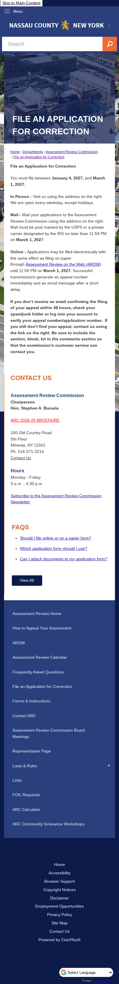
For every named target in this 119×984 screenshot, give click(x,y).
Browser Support (59, 881)
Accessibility (59, 873)
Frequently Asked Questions (38, 672)
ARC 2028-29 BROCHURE (35, 420)
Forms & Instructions (31, 701)
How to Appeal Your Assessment (41, 628)
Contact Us (21, 458)
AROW (18, 642)
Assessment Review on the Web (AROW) (63, 264)
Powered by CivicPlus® (59, 939)
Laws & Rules (24, 765)
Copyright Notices (59, 889)
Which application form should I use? (53, 548)
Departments (33, 152)
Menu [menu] (18, 11)
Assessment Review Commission (72, 152)
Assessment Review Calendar (39, 657)
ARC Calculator (26, 809)
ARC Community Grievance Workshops (48, 824)
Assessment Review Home (36, 613)
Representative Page (31, 751)
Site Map (59, 923)
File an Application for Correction (38, 157)
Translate (101, 980)
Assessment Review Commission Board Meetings (48, 733)
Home (15, 152)
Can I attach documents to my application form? (63, 559)
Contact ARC (24, 715)
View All (27, 580)
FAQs (20, 527)
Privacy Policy (59, 914)
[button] (109, 766)
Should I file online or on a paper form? (55, 538)
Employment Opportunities (59, 906)
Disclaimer (59, 898)
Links (17, 780)
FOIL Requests (26, 794)
